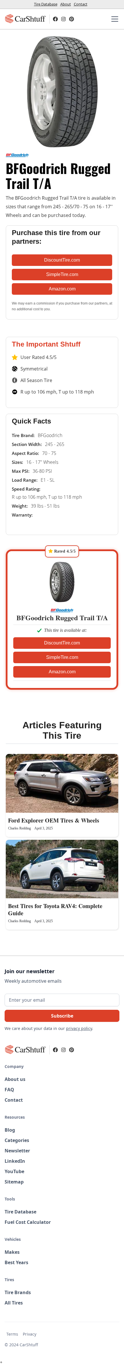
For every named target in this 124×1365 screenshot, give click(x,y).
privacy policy (79, 1028)
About (65, 4)
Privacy (29, 1334)
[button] (113, 19)
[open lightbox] (62, 91)
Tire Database (45, 4)
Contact (80, 4)
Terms (12, 1334)
